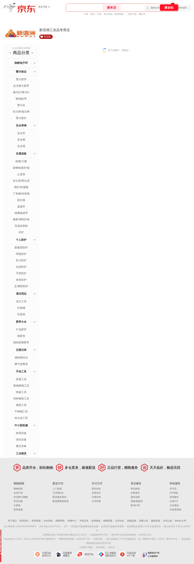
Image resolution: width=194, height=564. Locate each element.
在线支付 (96, 493)
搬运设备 (21, 445)
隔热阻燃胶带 (21, 342)
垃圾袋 (21, 314)
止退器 (21, 174)
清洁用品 (108, 14)
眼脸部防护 (21, 247)
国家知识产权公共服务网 (150, 554)
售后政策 (135, 488)
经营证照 (97, 539)
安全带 (21, 133)
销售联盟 (107, 520)
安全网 (21, 139)
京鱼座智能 (175, 509)
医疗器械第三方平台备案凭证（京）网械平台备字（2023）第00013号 (142, 539)
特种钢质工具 (21, 398)
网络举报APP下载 (129, 554)
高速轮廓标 (21, 225)
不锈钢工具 (21, 411)
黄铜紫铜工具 (21, 385)
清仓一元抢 (96, 14)
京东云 (111, 547)
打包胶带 (21, 329)
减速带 (21, 206)
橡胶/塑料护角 (21, 219)
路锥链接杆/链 (21, 167)
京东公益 (167, 520)
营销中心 (72, 520)
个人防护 (21, 239)
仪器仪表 (21, 349)
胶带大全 (21, 321)
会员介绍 (18, 493)
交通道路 (21, 153)
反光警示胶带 (21, 85)
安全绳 (21, 146)
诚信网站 (86, 554)
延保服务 (174, 497)
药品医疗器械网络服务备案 (84, 526)
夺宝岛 (173, 488)
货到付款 (96, 488)
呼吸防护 (21, 253)
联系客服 (18, 509)
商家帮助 (60, 520)
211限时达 (58, 493)
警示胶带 (21, 79)
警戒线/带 (21, 98)
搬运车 (142, 14)
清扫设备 (21, 439)
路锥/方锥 (21, 161)
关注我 (47, 36)
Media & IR (180, 520)
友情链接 (95, 520)
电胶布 (21, 335)
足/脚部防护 (21, 286)
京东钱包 (100, 547)
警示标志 (21, 71)
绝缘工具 (21, 392)
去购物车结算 (180, 7)
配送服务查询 (59, 497)
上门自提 (57, 488)
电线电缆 (119, 14)
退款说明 (135, 497)
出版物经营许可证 (99, 534)
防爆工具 (21, 379)
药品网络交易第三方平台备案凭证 (144, 526)
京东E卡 (174, 501)
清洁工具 (21, 301)
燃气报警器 (21, 363)
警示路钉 (21, 118)
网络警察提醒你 (65, 554)
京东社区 (119, 520)
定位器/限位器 (21, 180)
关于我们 (12, 520)
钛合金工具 (21, 417)
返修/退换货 (137, 501)
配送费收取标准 (61, 501)
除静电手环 (21, 62)
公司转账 (96, 501)
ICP (66, 526)
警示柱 (21, 105)
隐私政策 (155, 520)
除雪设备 (21, 433)
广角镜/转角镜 (21, 193)
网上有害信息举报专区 (107, 554)
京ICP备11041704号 (49, 526)
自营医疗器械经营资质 (112, 526)
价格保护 (135, 493)
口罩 (86, 14)
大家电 (17, 505)
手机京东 (83, 520)
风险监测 (131, 520)
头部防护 (21, 266)
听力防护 (21, 260)
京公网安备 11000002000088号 (20, 526)
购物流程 (18, 488)
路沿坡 (21, 200)
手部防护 (21, 273)
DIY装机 (174, 493)
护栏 (21, 232)
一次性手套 (131, 14)
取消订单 (135, 505)
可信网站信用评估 (44, 554)
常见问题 (18, 501)
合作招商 (48, 520)
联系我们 (24, 520)
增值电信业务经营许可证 (98, 543)
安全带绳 (21, 125)
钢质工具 (21, 404)
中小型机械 (21, 425)
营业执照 (186, 539)
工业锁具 (21, 453)
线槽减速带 (21, 212)
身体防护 (21, 279)
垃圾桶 (21, 307)
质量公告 (143, 520)
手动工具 (21, 371)
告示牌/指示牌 (21, 111)
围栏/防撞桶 (21, 187)
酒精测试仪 (21, 357)
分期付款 (96, 497)
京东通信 (174, 505)
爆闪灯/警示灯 (21, 92)
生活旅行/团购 (21, 497)
